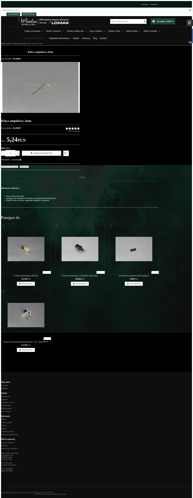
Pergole (76, 38)
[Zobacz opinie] (72, 128)
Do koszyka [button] (27, 284)
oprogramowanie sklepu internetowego (55, 494)
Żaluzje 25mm (114, 31)
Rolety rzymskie (150, 31)
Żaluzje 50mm (132, 31)
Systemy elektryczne (75, 31)
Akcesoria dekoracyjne (33, 38)
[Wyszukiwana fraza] (190, 10)
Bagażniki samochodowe (59, 38)
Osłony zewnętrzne (32, 31)
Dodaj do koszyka (43, 153)
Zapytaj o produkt (9, 167)
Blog (95, 38)
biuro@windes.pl (11, 465)
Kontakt (103, 38)
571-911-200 (7, 463)
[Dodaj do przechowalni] (66, 153)
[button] (82, 177)
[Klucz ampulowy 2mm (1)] (40, 87)
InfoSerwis (38, 494)
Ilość (5, 148)
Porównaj (24, 167)
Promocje (86, 38)
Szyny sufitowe (96, 31)
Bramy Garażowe (53, 31)
